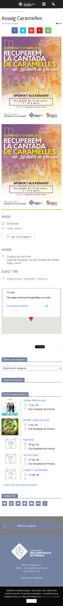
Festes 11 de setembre (35, 470)
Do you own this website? (17, 306)
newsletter (29, 278)
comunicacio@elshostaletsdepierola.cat (31, 580)
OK (46, 306)
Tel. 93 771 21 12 (31, 571)
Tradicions (41, 278)
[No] (59, 596)
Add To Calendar (20, 237)
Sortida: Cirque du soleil (36, 420)
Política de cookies (50, 596)
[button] (53, 4)
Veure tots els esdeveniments (20, 485)
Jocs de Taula (30, 455)
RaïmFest (28, 439)
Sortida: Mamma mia (34, 400)
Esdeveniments (15, 278)
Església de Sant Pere (19, 256)
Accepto (31, 601)
